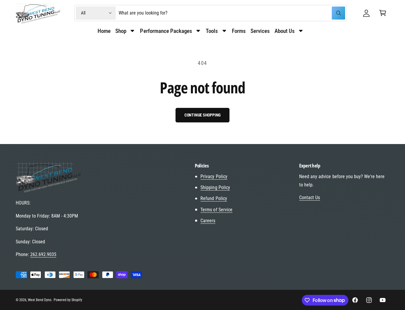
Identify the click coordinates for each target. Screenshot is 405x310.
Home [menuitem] (104, 31)
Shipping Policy (215, 187)
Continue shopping (202, 115)
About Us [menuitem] (285, 31)
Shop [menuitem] (120, 31)
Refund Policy (213, 198)
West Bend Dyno (39, 300)
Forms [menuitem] (239, 31)
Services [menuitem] (260, 31)
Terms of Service (216, 209)
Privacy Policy (213, 176)
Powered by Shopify (68, 300)
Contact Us (309, 197)
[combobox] (232, 13)
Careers (207, 220)
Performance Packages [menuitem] (166, 31)
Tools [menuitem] (212, 31)
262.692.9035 (43, 254)
